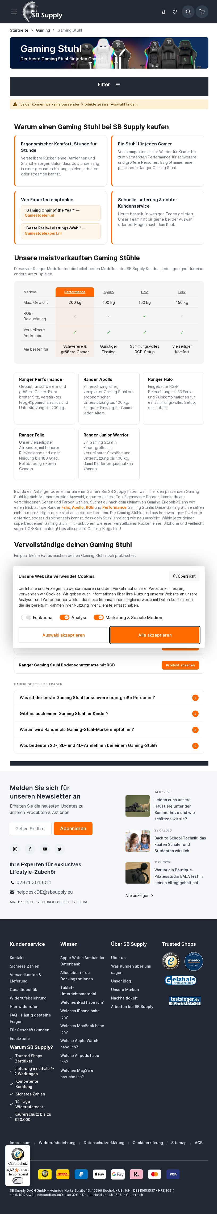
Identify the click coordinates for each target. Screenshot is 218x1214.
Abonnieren (73, 828)
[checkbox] (36, 617)
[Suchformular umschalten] (188, 11)
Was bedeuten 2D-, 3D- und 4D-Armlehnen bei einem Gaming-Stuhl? (108, 746)
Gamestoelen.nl (39, 215)
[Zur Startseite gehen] (42, 11)
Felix (182, 292)
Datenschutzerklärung (104, 1142)
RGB (90, 507)
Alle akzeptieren (155, 635)
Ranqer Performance (40, 379)
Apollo (108, 292)
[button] (109, 84)
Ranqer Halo (160, 379)
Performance (74, 292)
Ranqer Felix (31, 435)
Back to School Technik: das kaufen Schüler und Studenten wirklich (180, 844)
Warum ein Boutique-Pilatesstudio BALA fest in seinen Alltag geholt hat (178, 876)
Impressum (20, 1142)
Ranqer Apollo (97, 379)
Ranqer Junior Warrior (106, 435)
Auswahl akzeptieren (63, 635)
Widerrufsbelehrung (57, 1142)
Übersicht (187, 576)
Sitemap (179, 1142)
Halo (144, 292)
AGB (199, 1142)
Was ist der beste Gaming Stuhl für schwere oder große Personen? (108, 697)
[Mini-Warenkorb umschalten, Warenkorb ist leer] (202, 11)
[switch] (17, 1180)
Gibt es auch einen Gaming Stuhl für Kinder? (108, 714)
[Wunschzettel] (175, 11)
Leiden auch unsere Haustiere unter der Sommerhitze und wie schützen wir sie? (174, 809)
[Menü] (27, 1148)
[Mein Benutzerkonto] (163, 12)
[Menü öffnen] (15, 11)
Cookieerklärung (148, 1142)
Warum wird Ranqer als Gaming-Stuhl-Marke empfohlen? (108, 730)
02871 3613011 (33, 882)
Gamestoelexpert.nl (43, 233)
